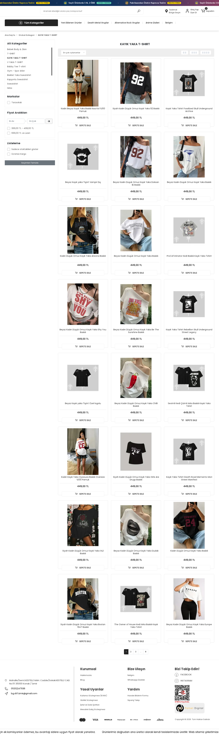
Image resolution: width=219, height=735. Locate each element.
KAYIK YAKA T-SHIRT (17, 57)
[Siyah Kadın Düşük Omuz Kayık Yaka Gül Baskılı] (83, 525)
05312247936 (17, 688)
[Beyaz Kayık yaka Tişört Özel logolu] (83, 378)
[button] (207, 11)
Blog (82, 679)
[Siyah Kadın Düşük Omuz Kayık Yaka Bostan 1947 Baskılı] (83, 599)
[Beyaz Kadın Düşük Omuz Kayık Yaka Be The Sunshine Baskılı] (136, 304)
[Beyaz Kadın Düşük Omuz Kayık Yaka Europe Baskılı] (189, 599)
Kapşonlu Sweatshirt (17, 79)
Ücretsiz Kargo (18, 153)
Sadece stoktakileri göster (24, 149)
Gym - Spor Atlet (16, 70)
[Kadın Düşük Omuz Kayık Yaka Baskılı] (189, 525)
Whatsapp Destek (136, 679)
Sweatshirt (12, 83)
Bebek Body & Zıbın (17, 49)
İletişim (169, 22)
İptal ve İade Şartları (90, 704)
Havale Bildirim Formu (138, 695)
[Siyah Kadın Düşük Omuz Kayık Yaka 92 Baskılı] (136, 83)
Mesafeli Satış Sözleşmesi (92, 709)
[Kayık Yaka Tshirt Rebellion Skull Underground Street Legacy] (189, 304)
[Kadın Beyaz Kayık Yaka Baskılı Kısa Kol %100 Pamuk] (83, 83)
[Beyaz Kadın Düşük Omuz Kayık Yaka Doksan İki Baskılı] (136, 156)
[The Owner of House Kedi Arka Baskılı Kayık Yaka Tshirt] (136, 599)
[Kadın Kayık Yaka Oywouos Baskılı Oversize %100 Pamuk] (83, 451)
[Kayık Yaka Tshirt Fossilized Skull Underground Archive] (189, 83)
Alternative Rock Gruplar (127, 22)
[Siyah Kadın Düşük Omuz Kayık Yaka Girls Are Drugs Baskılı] (136, 451)
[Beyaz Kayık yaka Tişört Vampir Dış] (83, 156)
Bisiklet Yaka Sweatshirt (19, 75)
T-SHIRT (11, 53)
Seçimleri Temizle (29, 162)
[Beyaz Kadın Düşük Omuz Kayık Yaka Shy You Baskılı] (83, 304)
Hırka (9, 88)
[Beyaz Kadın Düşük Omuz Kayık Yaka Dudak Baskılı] (136, 525)
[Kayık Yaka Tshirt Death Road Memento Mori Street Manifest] (189, 451)
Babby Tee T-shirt (16, 66)
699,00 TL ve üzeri (20, 133)
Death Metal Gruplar (98, 22)
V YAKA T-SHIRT (15, 62)
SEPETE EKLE (85, 125)
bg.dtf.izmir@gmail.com (24, 693)
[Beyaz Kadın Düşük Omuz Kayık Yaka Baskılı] (189, 156)
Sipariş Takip (134, 700)
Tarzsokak (16, 102)
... (140, 651)
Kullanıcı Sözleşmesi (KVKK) (93, 695)
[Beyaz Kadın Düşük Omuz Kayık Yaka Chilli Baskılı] (136, 378)
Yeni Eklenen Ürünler (71, 22)
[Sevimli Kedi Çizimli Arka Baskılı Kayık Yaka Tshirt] (189, 378)
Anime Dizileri (152, 22)
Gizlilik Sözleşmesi (89, 700)
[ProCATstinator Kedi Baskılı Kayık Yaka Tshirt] (189, 230)
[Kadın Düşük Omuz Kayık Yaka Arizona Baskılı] (83, 230)
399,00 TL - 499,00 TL (22, 128)
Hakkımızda (86, 675)
